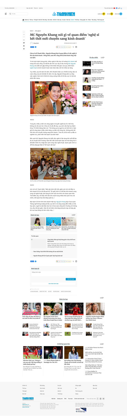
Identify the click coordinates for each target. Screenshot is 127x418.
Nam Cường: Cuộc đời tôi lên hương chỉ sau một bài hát (48, 251)
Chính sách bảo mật (79, 398)
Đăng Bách (36, 43)
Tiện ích (36, 8)
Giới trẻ (55, 19)
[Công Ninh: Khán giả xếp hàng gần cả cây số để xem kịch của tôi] (38, 243)
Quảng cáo (60, 398)
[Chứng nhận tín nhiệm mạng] (80, 410)
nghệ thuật (33, 68)
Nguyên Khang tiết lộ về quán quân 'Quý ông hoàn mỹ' (48, 255)
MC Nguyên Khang (34, 291)
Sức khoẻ (42, 388)
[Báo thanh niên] (63, 14)
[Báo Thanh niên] (28, 398)
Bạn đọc (95, 385)
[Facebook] (117, 8)
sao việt (50, 291)
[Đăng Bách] (31, 43)
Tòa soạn (70, 398)
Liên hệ (40, 8)
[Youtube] (114, 8)
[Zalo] (121, 8)
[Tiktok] (119, 8)
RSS (65, 398)
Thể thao (77, 19)
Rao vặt (95, 388)
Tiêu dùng (94, 19)
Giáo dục (59, 19)
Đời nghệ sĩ (38, 31)
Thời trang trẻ (100, 19)
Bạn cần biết (30, 8)
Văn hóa (68, 19)
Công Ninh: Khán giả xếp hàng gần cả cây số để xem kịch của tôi (61, 240)
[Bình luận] (24, 43)
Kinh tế (40, 19)
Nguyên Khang (61, 202)
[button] (24, 32)
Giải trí (72, 19)
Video (89, 19)
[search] (18, 14)
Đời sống (45, 19)
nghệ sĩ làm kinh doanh (66, 291)
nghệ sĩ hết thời (43, 291)
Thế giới (36, 19)
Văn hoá (60, 388)
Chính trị (27, 19)
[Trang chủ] (23, 20)
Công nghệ (82, 19)
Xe (86, 19)
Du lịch (64, 19)
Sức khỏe (50, 19)
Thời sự (31, 19)
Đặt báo (53, 398)
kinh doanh (71, 61)
